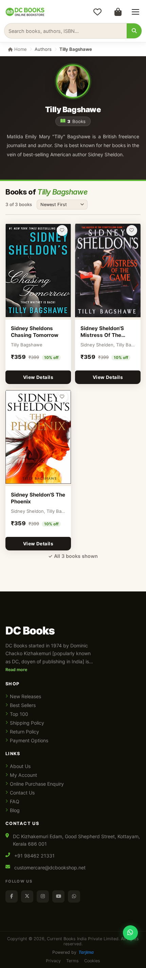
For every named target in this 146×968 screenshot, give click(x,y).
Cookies (92, 960)
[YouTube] (58, 896)
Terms (72, 960)
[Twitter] (27, 896)
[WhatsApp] (74, 896)
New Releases (25, 696)
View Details (38, 377)
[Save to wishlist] (62, 230)
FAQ (14, 801)
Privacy (53, 960)
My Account (23, 775)
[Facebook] (11, 896)
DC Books (30, 630)
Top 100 (19, 714)
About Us (20, 766)
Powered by (73, 952)
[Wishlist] (97, 12)
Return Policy (24, 731)
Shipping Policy (27, 723)
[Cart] (118, 12)
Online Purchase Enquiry (37, 784)
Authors (43, 49)
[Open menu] (135, 11)
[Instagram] (43, 896)
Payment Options (29, 740)
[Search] (134, 30)
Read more (16, 669)
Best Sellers (23, 705)
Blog (15, 810)
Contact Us (22, 792)
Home (20, 49)
